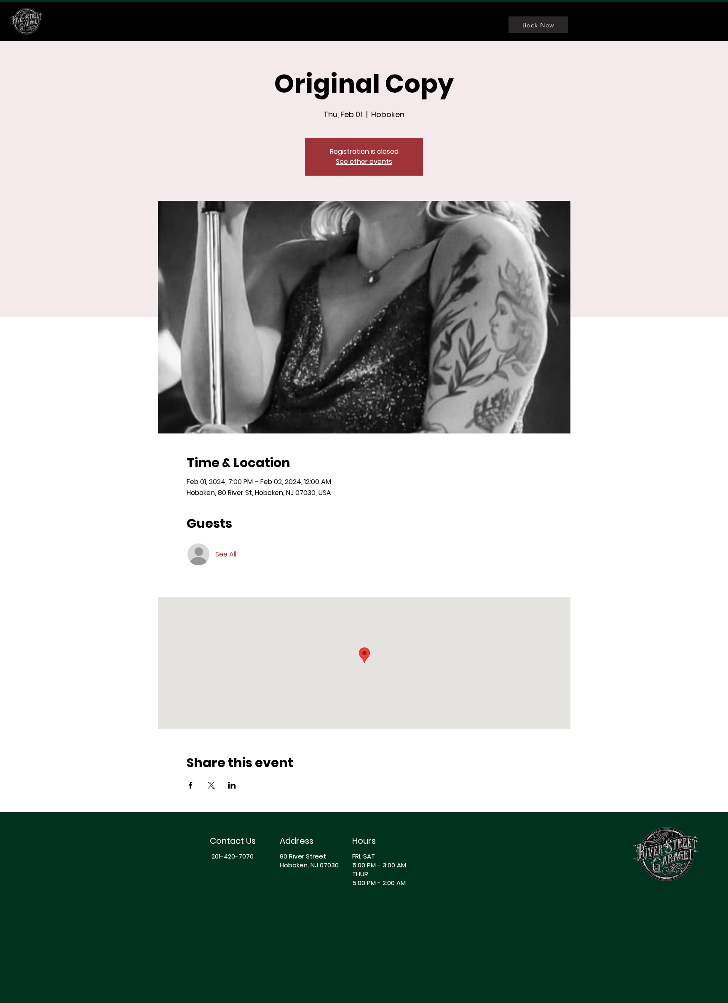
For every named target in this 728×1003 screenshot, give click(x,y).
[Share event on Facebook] (191, 785)
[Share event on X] (211, 785)
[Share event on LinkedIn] (232, 785)
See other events (364, 161)
